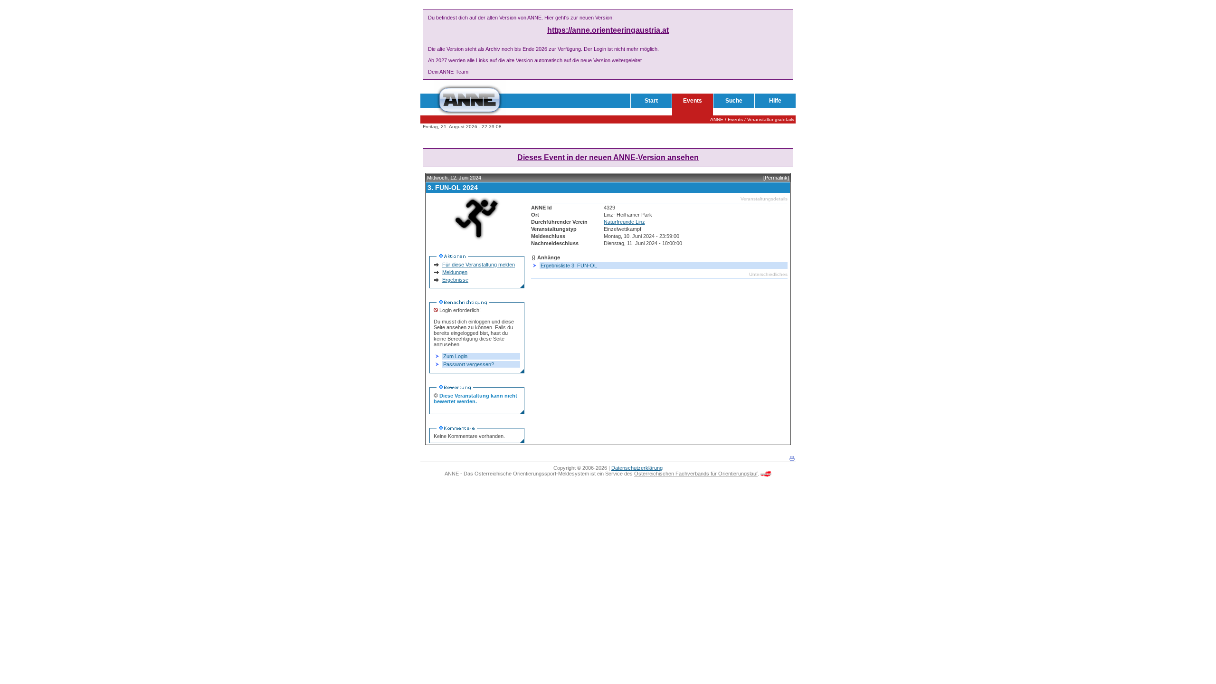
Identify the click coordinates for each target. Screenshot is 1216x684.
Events (692, 100)
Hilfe (775, 100)
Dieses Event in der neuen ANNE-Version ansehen (608, 157)
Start (651, 100)
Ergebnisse (455, 280)
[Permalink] (776, 177)
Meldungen (454, 272)
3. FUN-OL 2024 (453, 187)
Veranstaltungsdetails (770, 119)
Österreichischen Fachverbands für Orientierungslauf (696, 473)
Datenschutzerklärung (637, 468)
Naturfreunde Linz (624, 222)
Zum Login (455, 356)
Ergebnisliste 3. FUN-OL (569, 265)
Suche (733, 100)
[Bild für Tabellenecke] (522, 286)
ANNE (716, 119)
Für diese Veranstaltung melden (478, 264)
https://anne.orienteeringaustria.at (608, 30)
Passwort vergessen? (468, 364)
